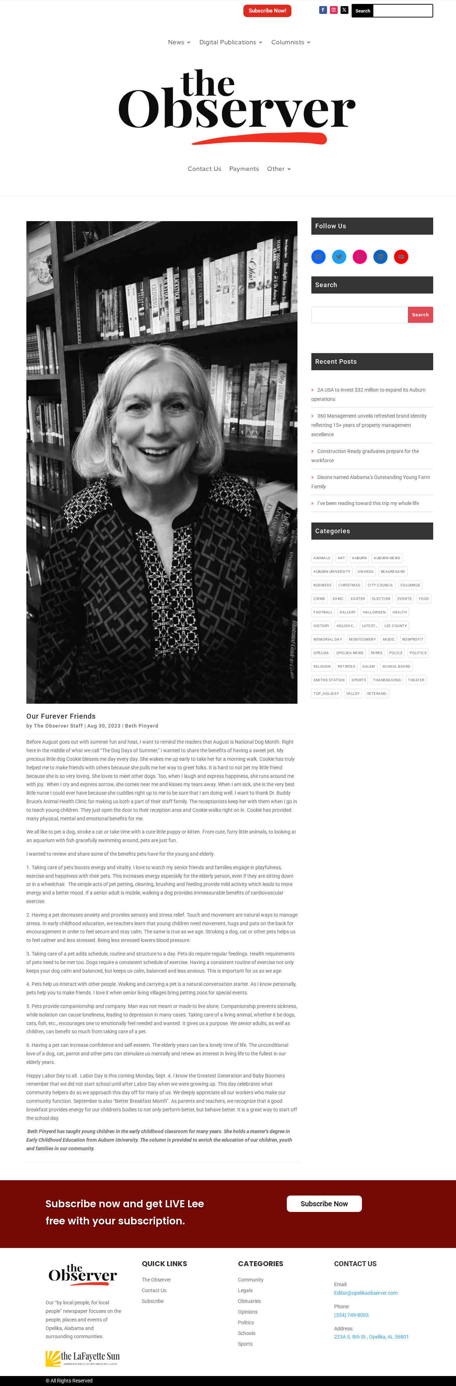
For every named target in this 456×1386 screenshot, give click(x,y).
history (322, 626)
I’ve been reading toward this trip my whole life (368, 503)
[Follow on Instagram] (334, 10)
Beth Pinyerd (142, 726)
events (405, 599)
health (400, 612)
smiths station (329, 680)
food (424, 599)
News (176, 42)
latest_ (370, 626)
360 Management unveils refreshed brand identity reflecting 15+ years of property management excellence (369, 425)
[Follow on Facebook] (323, 10)
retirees (346, 666)
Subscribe (153, 1301)
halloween (374, 612)
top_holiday (326, 693)
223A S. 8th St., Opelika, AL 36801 (371, 1337)
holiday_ (346, 626)
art (341, 558)
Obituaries (249, 1301)
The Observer (156, 1280)
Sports (245, 1344)
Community (251, 1280)
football (323, 612)
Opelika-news (350, 653)
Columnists (288, 42)
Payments (244, 169)
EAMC (338, 599)
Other (276, 169)
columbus (410, 585)
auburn (359, 558)
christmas (349, 585)
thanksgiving (387, 680)
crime (320, 599)
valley (353, 693)
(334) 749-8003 (351, 1315)
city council (380, 585)
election (381, 599)
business (322, 585)
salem (368, 666)
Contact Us (205, 169)
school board (396, 666)
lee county (395, 626)
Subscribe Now (324, 1203)
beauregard (393, 572)
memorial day (328, 639)
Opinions (248, 1312)
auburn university (332, 572)
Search (420, 314)
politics (418, 653)
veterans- (377, 693)
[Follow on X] (344, 10)
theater (416, 680)
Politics (246, 1322)
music (389, 639)
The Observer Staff (58, 726)
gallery (348, 612)
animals (322, 558)
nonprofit (413, 639)
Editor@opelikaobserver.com (366, 1293)
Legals (245, 1290)
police (396, 653)
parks (377, 653)
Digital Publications (228, 42)
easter (358, 599)
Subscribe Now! (267, 10)
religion (322, 666)
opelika (321, 653)
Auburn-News (387, 558)
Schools (246, 1333)
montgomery (362, 639)
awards (366, 572)
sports (359, 680)
